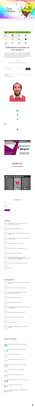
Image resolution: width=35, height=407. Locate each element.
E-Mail (5, 206)
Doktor (25, 62)
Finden (28, 68)
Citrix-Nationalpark (20, 62)
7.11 (13, 62)
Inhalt (23, 62)
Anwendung (15, 62)
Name (5, 202)
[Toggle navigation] (17, 20)
